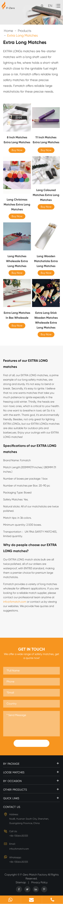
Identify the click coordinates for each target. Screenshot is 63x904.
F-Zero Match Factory (34, 874)
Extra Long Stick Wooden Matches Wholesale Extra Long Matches (46, 320)
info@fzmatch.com (14, 601)
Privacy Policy (39, 882)
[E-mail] (31, 900)
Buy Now (17, 150)
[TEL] (52, 900)
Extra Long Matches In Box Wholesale (17, 315)
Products (24, 31)
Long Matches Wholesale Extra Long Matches (17, 261)
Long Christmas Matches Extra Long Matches (17, 204)
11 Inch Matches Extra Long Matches (46, 140)
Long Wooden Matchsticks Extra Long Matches (46, 261)
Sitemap (21, 882)
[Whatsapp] (10, 900)
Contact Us (11, 807)
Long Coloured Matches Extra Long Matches (46, 195)
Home (8, 31)
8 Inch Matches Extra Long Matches (17, 140)
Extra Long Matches (22, 35)
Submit (31, 743)
